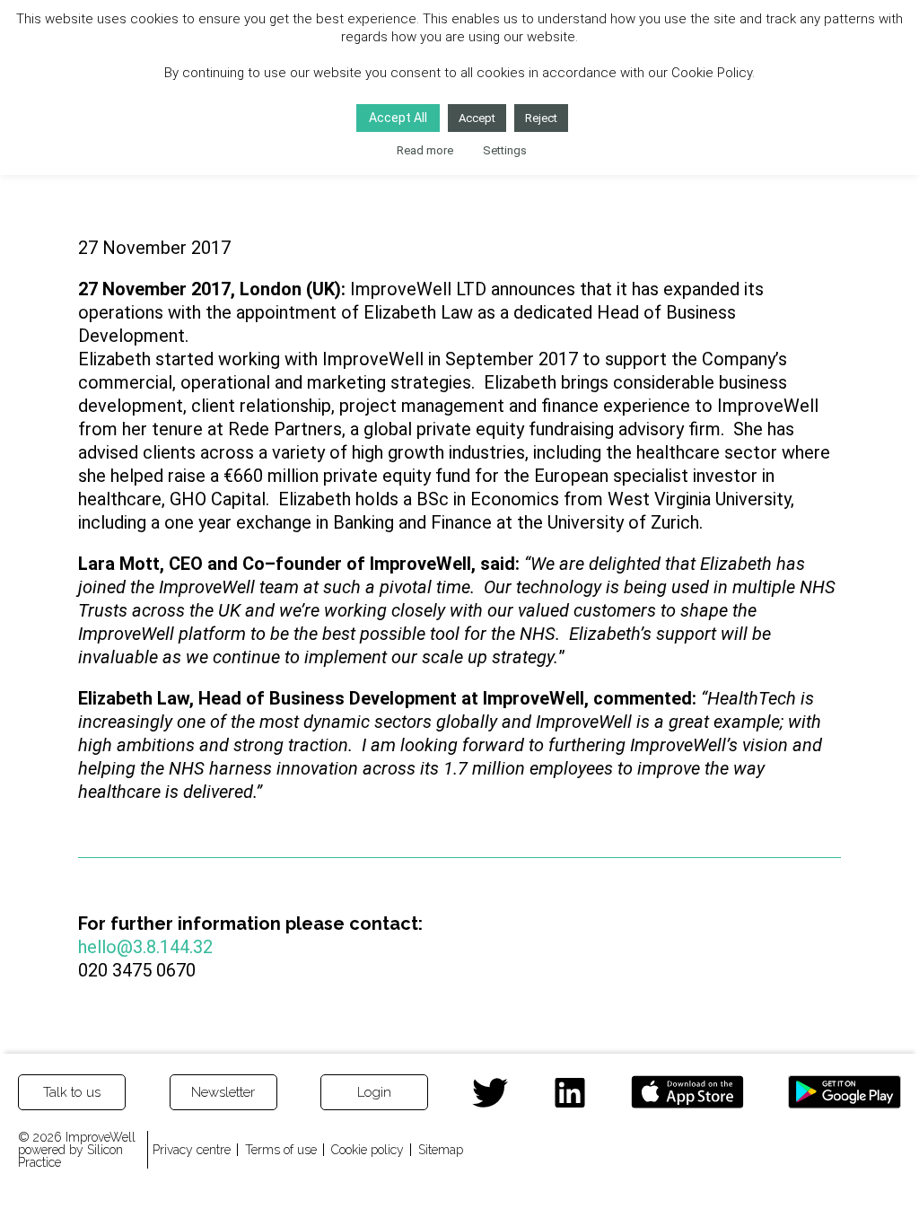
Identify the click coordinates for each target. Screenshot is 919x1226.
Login (374, 1092)
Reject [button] (541, 118)
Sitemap (440, 1150)
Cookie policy (367, 1150)
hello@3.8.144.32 (145, 947)
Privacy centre (192, 1150)
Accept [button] (477, 118)
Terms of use (281, 1150)
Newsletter (223, 1092)
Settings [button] (505, 150)
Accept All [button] (398, 117)
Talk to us (72, 1092)
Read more (425, 150)
